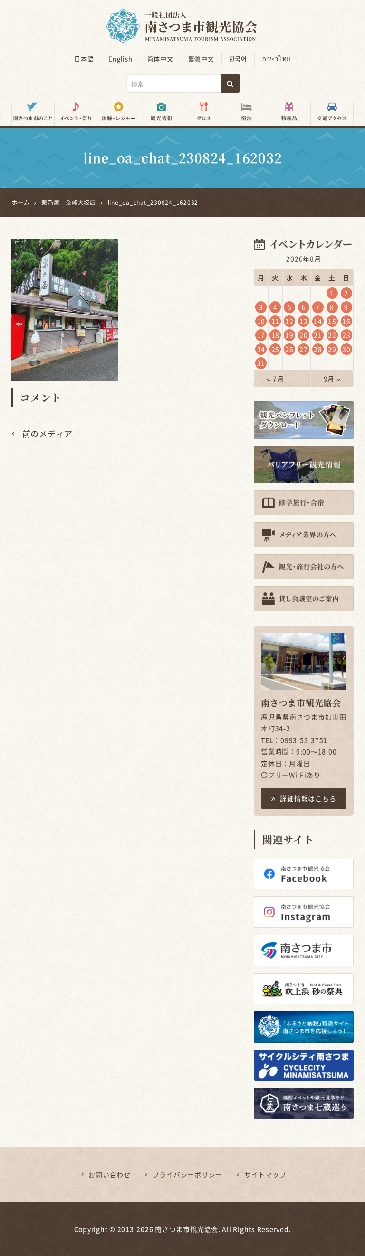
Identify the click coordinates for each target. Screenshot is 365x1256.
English (120, 58)
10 (261, 321)
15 (332, 321)
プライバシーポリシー (188, 1174)
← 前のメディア (42, 433)
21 (318, 335)
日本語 (84, 58)
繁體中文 (201, 58)
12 (289, 321)
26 (289, 349)
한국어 (238, 58)
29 (332, 349)
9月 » (332, 378)
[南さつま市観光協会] (182, 20)
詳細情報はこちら (308, 798)
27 (303, 349)
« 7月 (275, 378)
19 (289, 335)
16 (346, 321)
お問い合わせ (109, 1174)
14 (318, 321)
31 (261, 363)
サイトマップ (265, 1174)
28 (318, 349)
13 (303, 321)
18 (275, 335)
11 (275, 321)
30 (346, 349)
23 (346, 335)
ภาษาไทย (276, 58)
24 (261, 349)
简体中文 (160, 58)
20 (303, 335)
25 (275, 349)
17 (261, 335)
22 (332, 335)
